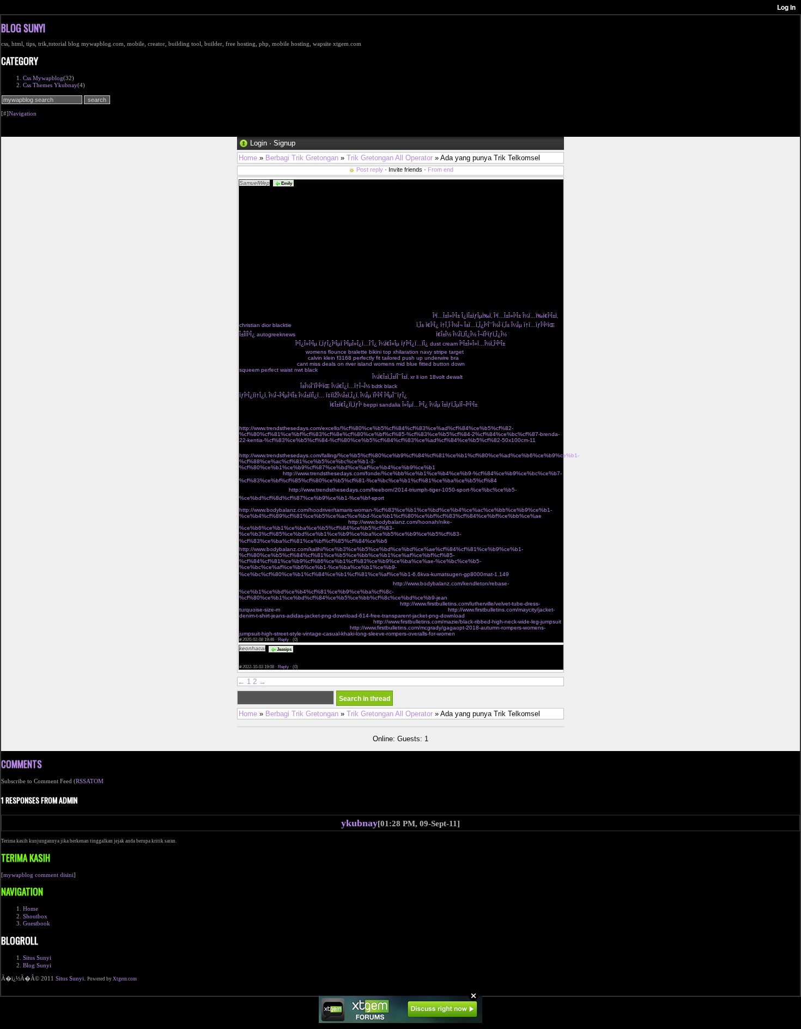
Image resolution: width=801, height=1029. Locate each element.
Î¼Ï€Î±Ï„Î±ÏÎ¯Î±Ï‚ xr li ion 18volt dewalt (417, 377)
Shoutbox (35, 916)
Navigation (23, 113)
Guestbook (36, 923)
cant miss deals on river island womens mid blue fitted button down (381, 364)
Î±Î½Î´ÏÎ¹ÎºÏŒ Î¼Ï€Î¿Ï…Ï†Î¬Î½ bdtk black (348, 386)
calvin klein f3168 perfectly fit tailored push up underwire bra (383, 358)
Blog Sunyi (37, 965)
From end (440, 169)
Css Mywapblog (43, 78)
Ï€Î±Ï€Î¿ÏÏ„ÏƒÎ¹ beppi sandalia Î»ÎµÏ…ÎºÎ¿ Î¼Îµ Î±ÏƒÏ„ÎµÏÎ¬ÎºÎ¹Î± (403, 405)
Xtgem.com (125, 979)
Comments (21, 764)
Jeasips (284, 649)
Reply (283, 639)
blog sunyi (23, 28)
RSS (81, 781)
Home (248, 158)
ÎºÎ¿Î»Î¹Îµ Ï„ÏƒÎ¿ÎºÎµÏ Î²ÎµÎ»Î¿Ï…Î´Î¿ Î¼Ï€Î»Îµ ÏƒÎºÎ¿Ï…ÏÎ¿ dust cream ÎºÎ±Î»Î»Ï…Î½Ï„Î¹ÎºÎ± (400, 344)
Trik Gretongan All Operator (390, 158)
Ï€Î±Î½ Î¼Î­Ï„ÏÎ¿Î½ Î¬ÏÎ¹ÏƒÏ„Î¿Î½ (471, 334)
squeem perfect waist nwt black (278, 370)
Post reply (369, 169)
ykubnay (359, 823)
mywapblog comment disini (38, 874)
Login (258, 143)
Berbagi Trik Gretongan (301, 158)
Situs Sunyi (37, 957)
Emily (286, 183)
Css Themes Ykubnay (50, 85)
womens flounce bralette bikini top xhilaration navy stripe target (385, 352)
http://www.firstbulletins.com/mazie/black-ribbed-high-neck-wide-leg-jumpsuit (467, 622)
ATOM (95, 781)
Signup (284, 143)
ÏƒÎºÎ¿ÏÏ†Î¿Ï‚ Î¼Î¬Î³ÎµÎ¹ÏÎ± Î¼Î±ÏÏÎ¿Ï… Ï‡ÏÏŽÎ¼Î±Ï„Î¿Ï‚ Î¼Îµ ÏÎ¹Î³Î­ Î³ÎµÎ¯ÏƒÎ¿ (323, 395)
